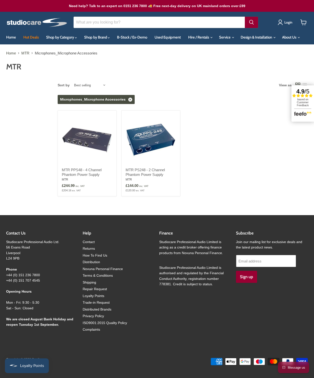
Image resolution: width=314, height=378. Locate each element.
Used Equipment (168, 37)
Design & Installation (257, 37)
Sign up (246, 276)
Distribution (91, 262)
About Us (289, 37)
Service (225, 37)
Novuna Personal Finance (103, 269)
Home (11, 37)
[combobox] (159, 22)
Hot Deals (31, 37)
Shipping (89, 282)
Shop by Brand (96, 37)
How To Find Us (95, 255)
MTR (25, 53)
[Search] (251, 22)
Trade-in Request (96, 302)
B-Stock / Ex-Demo (132, 37)
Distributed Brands (97, 309)
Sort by (64, 85)
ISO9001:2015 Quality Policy (105, 323)
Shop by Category (60, 37)
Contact (89, 242)
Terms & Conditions (98, 275)
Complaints (91, 329)
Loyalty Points (93, 296)
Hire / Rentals (199, 37)
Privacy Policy (93, 316)
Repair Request (95, 289)
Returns (89, 248)
